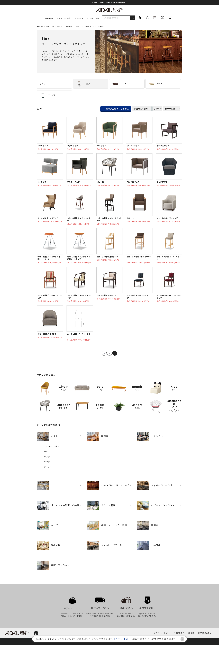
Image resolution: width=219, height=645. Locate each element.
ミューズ (100, 182)
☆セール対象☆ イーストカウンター (169, 257)
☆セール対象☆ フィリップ (167, 218)
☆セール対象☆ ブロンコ (47, 334)
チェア (87, 83)
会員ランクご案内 (63, 18)
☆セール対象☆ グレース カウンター (109, 219)
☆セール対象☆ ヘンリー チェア (138, 296)
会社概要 (190, 633)
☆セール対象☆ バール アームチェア (50, 296)
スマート (130, 218)
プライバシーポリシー (162, 633)
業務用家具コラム (204, 633)
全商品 (60, 26)
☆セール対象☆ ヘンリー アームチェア (169, 296)
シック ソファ (43, 182)
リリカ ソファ (43, 145)
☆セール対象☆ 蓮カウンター (108, 256)
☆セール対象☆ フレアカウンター (139, 257)
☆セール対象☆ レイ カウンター (78, 219)
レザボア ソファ (163, 182)
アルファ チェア (73, 182)
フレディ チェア (133, 145)
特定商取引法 (179, 633)
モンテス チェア (133, 182)
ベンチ (159, 83)
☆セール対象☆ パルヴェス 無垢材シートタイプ (78, 257)
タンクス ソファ (163, 145)
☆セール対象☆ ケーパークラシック (79, 296)
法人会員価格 (49, 149)
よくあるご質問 (93, 18)
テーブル (51, 95)
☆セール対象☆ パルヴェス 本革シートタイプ (49, 257)
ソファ (123, 83)
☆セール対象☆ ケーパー (106, 295)
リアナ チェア (72, 145)
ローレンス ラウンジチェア (48, 218)
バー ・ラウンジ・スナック (86, 26)
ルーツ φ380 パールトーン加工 (78, 335)
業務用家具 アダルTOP (45, 26)
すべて (42, 83)
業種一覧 (69, 26)
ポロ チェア (101, 145)
